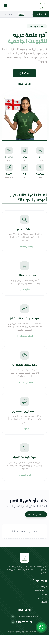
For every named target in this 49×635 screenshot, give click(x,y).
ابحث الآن (24, 73)
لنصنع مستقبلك (26, 336)
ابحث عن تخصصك (26, 246)
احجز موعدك (26, 428)
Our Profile (41, 598)
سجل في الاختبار (26, 382)
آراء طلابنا (43, 602)
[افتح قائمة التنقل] (5, 5)
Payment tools (40, 590)
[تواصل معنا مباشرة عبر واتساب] (41, 627)
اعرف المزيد (26, 475)
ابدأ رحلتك (26, 289)
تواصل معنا (24, 84)
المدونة (44, 594)
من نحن (44, 586)
